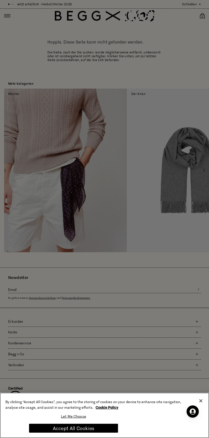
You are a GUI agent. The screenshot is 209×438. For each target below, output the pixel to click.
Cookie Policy (107, 407)
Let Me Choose (73, 416)
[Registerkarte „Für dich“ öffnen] (193, 411)
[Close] (200, 400)
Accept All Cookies (73, 428)
